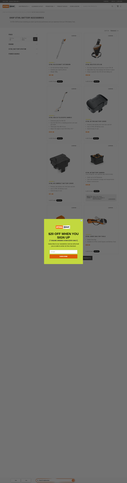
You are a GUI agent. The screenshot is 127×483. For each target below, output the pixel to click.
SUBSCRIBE (63, 256)
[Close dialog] (81, 220)
